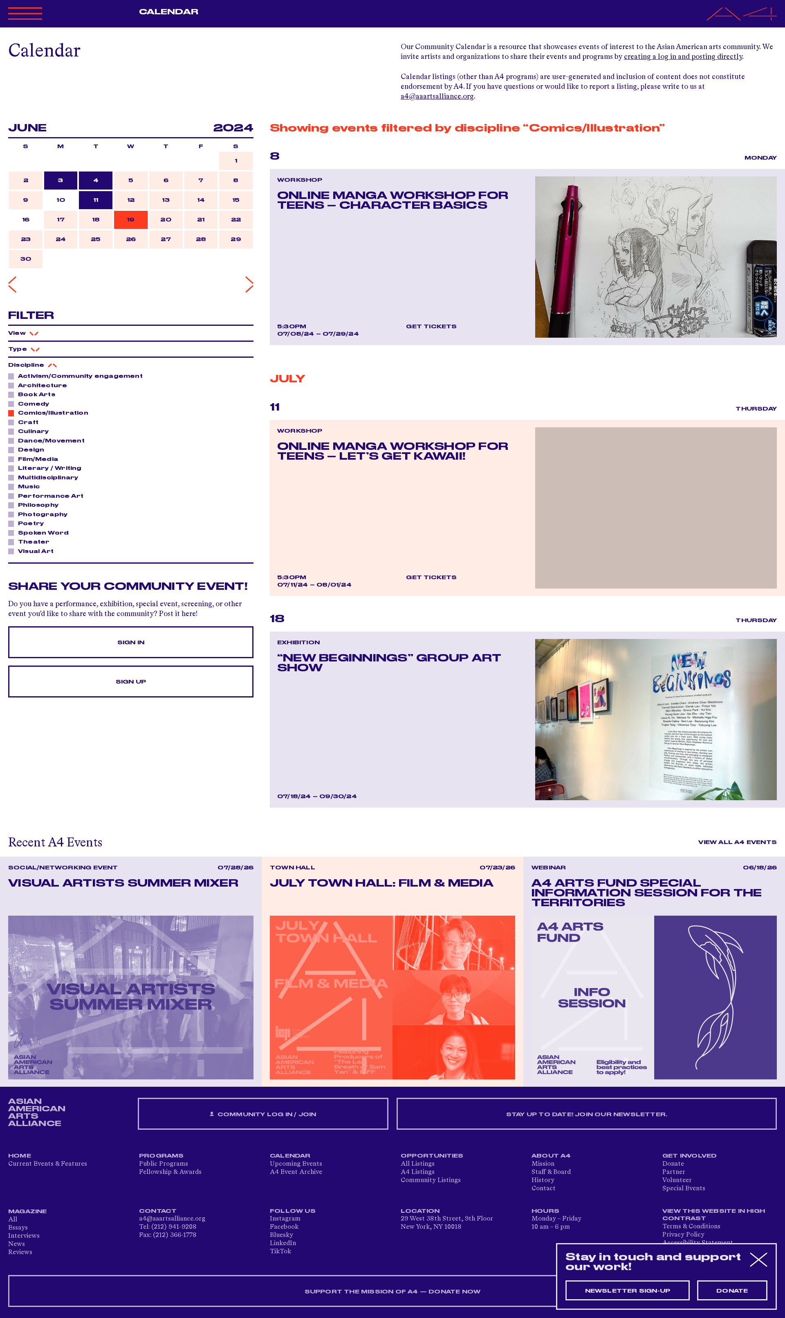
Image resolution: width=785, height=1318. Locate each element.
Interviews (24, 1236)
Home (19, 1155)
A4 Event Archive (296, 1172)
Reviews (20, 1252)
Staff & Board (551, 1172)
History (543, 1180)
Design (31, 449)
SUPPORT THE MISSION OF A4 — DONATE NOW (393, 1291)
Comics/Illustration (53, 413)
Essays (18, 1228)
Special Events (683, 1188)
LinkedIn (283, 1243)
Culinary (33, 431)
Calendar (168, 12)
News (16, 1244)
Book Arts (36, 394)
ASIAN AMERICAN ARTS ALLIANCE (36, 1112)
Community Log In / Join (266, 1114)
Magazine (27, 1211)
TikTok (280, 1251)
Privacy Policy (683, 1235)
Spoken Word (43, 532)
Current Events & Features (47, 1164)
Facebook (284, 1227)
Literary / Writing (50, 468)
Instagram (285, 1219)
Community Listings (431, 1180)
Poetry (31, 523)
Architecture (42, 385)
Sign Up (131, 681)
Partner (673, 1172)
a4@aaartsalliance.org (437, 96)
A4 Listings (418, 1172)
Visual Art (36, 551)
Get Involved (689, 1155)
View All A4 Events (737, 842)
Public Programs (163, 1164)
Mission (543, 1164)
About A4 (551, 1155)
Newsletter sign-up (628, 1291)
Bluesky (281, 1235)
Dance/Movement (51, 440)
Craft (28, 422)
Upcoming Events (296, 1164)
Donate (673, 1164)
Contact (544, 1188)
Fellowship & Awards (170, 1172)
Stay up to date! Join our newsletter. (586, 1114)
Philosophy (38, 505)
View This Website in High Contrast (713, 1215)
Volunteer (677, 1180)
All (12, 1219)
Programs (161, 1155)
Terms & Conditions (691, 1226)
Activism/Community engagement (80, 376)
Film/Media (38, 459)
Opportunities (432, 1155)
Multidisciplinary (48, 477)
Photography (42, 514)
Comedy (33, 404)
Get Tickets (431, 326)
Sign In (130, 642)
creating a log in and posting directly (683, 57)
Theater (33, 541)
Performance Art (50, 496)
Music (29, 486)
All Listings (418, 1164)
